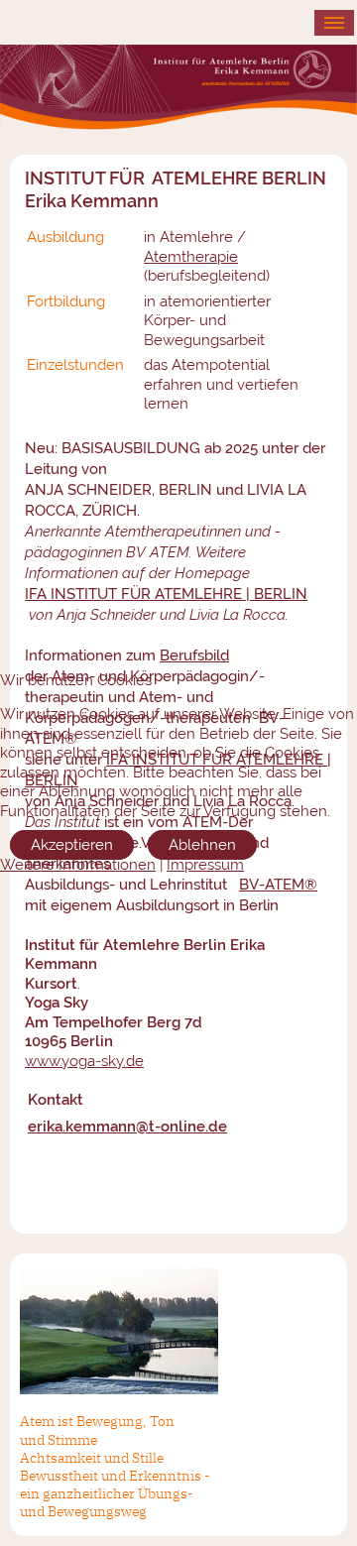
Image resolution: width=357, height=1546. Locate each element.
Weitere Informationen (78, 865)
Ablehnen (202, 845)
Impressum (205, 865)
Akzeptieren (72, 845)
